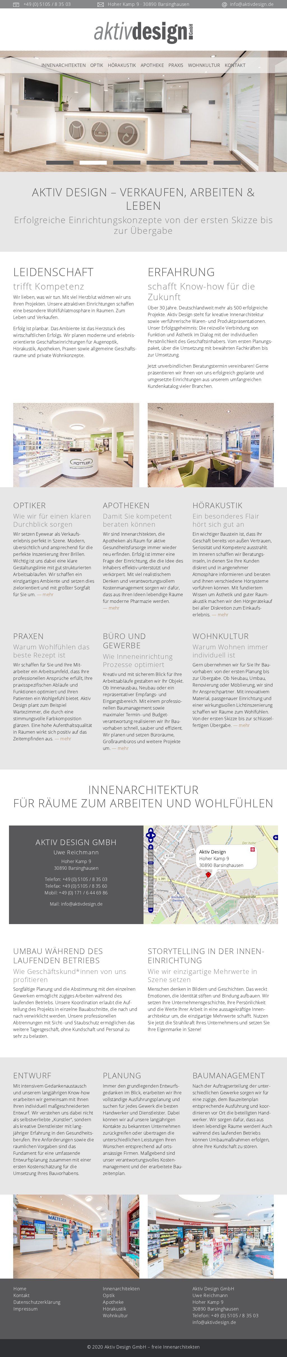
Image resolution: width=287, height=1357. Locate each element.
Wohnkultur (204, 65)
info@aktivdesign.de (252, 4)
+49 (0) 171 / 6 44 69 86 (83, 893)
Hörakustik (122, 65)
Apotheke (152, 65)
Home (20, 1289)
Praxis (176, 65)
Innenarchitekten (63, 65)
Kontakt (235, 65)
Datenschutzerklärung (37, 1302)
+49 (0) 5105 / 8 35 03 (47, 4)
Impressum (25, 1309)
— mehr (45, 594)
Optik (96, 65)
